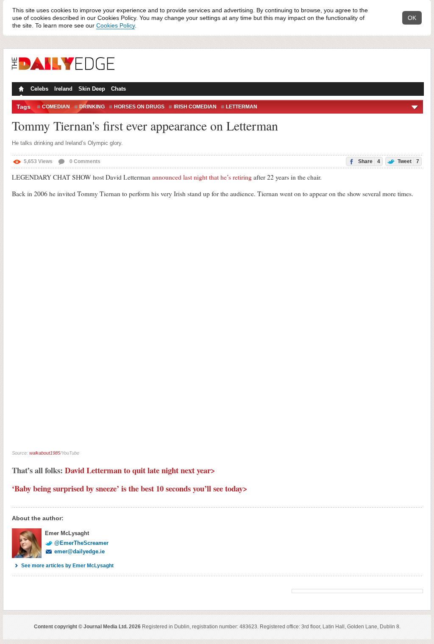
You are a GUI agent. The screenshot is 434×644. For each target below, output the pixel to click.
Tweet (407, 161)
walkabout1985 (44, 452)
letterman (241, 107)
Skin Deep (91, 89)
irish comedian (195, 107)
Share (368, 161)
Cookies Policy (115, 25)
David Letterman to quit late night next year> (140, 470)
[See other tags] (415, 106)
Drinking (92, 107)
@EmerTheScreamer (81, 543)
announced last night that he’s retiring (202, 177)
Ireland (63, 89)
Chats (118, 89)
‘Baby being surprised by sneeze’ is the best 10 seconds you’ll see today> (131, 488)
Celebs (39, 89)
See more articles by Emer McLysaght (67, 566)
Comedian (56, 107)
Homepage (20, 90)
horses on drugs (139, 107)
